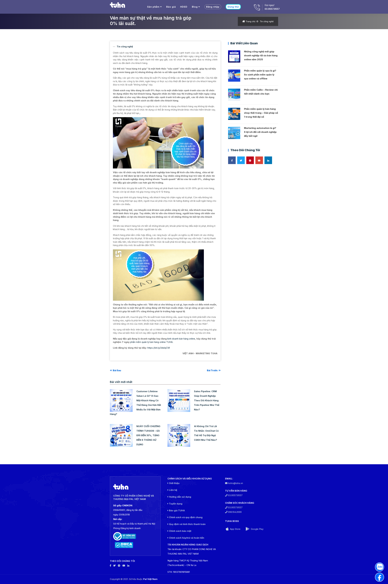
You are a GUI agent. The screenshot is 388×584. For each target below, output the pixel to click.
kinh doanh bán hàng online (181, 338)
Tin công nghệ (267, 21)
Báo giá (171, 6)
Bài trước (212, 370)
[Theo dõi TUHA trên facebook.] (110, 565)
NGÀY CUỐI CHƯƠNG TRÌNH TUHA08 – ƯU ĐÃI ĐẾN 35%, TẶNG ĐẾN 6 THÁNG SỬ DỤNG (148, 435)
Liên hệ (172, 490)
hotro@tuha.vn (235, 483)
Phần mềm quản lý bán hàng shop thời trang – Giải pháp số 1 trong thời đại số (261, 112)
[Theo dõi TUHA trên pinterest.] (119, 565)
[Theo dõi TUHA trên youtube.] (123, 565)
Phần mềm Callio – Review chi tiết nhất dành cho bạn (261, 91)
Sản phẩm (153, 6)
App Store (234, 529)
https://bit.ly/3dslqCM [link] (158, 347)
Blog (195, 6)
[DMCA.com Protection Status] (135, 545)
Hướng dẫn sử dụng (179, 496)
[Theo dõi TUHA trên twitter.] (114, 565)
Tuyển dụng (175, 503)
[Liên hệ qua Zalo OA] (379, 567)
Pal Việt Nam (150, 579)
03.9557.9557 (272, 8)
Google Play (256, 529)
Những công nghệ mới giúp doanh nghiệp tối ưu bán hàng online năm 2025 (261, 55)
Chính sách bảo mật (179, 531)
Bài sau (116, 370)
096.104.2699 (234, 512)
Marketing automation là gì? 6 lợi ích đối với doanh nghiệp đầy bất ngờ (260, 132)
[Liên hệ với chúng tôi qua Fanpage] (379, 577)
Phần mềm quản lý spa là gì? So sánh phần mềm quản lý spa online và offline (260, 74)
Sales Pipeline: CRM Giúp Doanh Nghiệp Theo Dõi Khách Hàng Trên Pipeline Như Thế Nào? (206, 400)
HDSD (183, 6)
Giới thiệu (173, 483)
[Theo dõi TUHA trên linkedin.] (128, 565)
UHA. (170, 342)
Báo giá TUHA (176, 510)
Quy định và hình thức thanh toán (187, 524)
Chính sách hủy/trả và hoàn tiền (186, 537)
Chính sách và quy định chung (185, 517)
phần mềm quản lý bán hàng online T (149, 342)
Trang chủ (250, 21)
